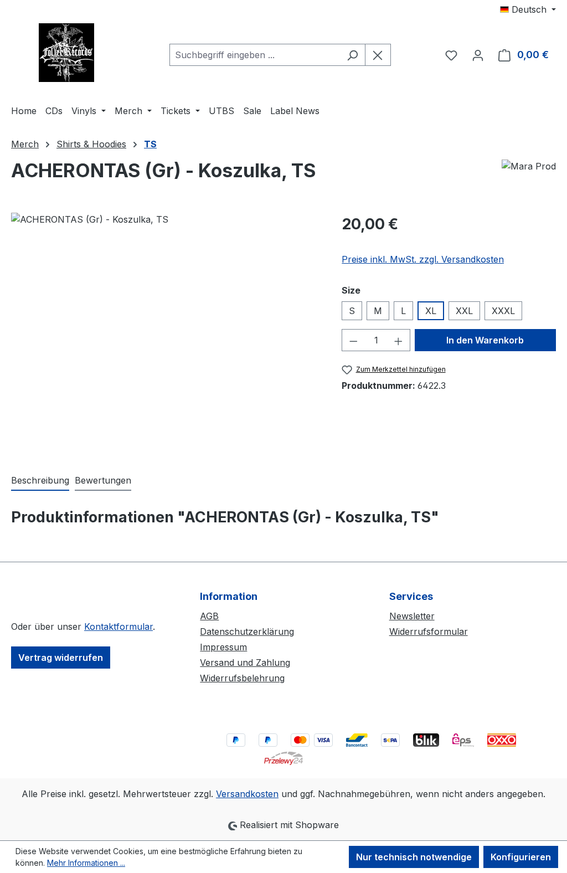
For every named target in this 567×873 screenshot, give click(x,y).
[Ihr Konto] (478, 55)
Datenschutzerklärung (247, 631)
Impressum (223, 647)
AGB (209, 616)
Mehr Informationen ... (86, 862)
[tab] (40, 481)
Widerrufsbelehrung (242, 678)
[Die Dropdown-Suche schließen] (378, 55)
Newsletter (412, 616)
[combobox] (254, 55)
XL (430, 310)
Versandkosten (247, 793)
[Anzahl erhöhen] (398, 340)
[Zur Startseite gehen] (66, 52)
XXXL (503, 310)
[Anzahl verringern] (353, 340)
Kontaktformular (118, 626)
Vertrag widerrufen (60, 657)
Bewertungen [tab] (103, 480)
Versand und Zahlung (245, 662)
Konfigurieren (521, 856)
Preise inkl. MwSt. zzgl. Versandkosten (423, 259)
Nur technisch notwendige (414, 856)
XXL (464, 310)
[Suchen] (352, 55)
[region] (165, 332)
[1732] (165, 332)
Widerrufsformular (428, 631)
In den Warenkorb (485, 340)
